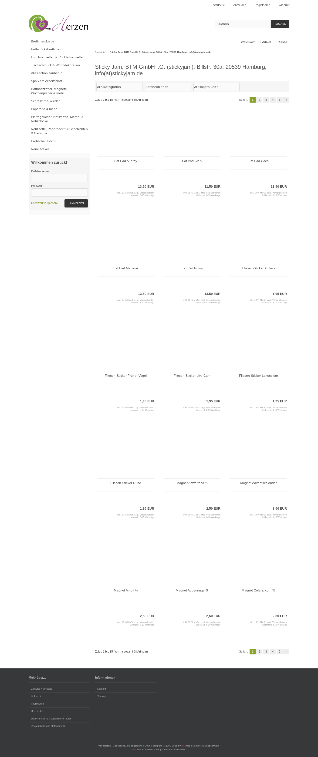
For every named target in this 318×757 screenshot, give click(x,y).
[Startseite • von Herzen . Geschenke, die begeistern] (59, 23)
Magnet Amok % (126, 590)
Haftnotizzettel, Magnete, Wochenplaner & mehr (49, 91)
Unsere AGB (38, 711)
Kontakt (101, 688)
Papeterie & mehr (44, 109)
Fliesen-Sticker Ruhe (125, 483)
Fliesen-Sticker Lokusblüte (258, 375)
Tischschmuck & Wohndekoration (55, 65)
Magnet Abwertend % (192, 483)
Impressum (37, 703)
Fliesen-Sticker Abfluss (258, 268)
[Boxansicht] (284, 86)
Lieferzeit (36, 696)
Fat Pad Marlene (125, 268)
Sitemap (101, 696)
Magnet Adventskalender (258, 483)
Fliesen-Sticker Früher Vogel (126, 375)
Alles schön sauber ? (46, 73)
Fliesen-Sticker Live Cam (192, 375)
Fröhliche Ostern (43, 141)
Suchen (280, 24)
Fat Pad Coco (258, 161)
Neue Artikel (40, 149)
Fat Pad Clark (192, 161)
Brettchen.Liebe (42, 41)
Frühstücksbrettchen (46, 49)
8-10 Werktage (147, 195)
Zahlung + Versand (41, 688)
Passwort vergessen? (44, 203)
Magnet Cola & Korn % (258, 590)
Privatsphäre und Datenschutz (48, 726)
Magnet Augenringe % (192, 590)
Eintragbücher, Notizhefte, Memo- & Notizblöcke (57, 119)
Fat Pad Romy (192, 268)
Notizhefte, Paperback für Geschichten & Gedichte (59, 131)
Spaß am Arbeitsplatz (46, 81)
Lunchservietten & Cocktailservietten (58, 57)
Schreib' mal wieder (45, 101)
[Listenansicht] (287, 86)
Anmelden (76, 203)
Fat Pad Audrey (125, 161)
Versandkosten (147, 193)
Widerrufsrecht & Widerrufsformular (51, 718)
